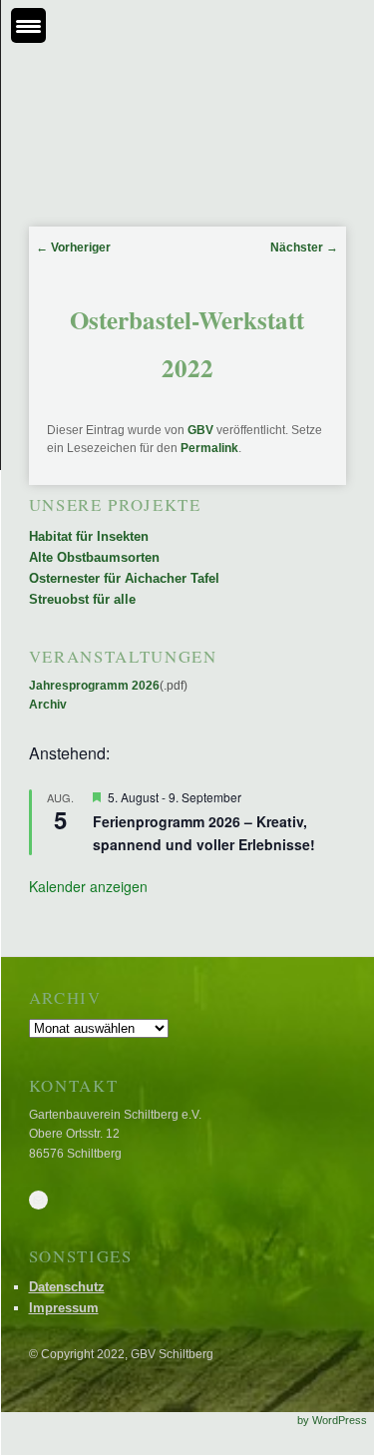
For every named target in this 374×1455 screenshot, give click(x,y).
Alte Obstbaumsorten (94, 557)
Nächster (304, 247)
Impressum (64, 1307)
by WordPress (332, 1420)
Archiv (48, 705)
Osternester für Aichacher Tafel (124, 578)
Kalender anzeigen (88, 886)
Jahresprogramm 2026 (94, 686)
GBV (200, 430)
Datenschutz (67, 1286)
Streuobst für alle (82, 599)
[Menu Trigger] (28, 25)
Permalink (209, 448)
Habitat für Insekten (89, 536)
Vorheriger (73, 247)
